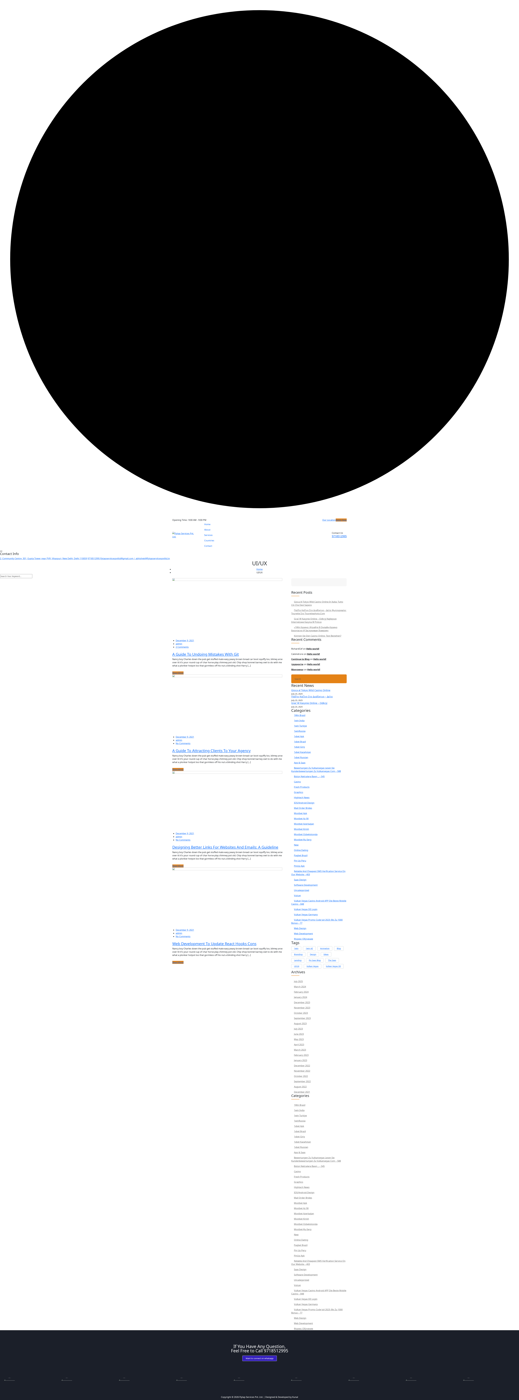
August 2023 (300, 1023)
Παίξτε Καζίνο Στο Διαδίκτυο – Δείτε (312, 696)
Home (207, 524)
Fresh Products (302, 787)
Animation (325, 948)
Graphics (298, 792)
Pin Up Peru (300, 860)
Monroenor (297, 669)
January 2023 (300, 1060)
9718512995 (339, 536)
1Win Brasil (299, 715)
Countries (209, 540)
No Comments (183, 743)
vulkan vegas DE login (305, 909)
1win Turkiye (300, 725)
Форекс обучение (303, 938)
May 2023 (299, 1039)
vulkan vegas (313, 966)
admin (179, 643)
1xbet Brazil (300, 741)
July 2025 (298, 981)
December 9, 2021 (185, 640)
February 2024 (301, 991)
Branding (298, 954)
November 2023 (302, 1007)
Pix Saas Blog (315, 960)
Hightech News (302, 797)
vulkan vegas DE (333, 966)
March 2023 (300, 1049)
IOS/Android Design (304, 802)
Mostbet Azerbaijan (304, 823)
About (207, 529)
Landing (298, 960)
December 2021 (302, 1091)
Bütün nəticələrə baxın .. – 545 (309, 776)
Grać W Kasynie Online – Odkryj (309, 703)
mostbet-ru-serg (302, 839)
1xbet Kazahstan (302, 752)
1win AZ (309, 948)
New (296, 844)
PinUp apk (299, 865)
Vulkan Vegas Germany (306, 914)
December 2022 (302, 1065)
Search (336, 582)
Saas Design (300, 879)
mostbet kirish (301, 829)
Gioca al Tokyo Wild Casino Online (310, 690)
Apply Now (341, 520)
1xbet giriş (299, 746)
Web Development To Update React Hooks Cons (214, 943)
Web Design (300, 928)
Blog (339, 948)
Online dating (301, 850)
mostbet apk (300, 813)
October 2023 (301, 1012)
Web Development (303, 933)
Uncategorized (301, 890)
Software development (306, 885)
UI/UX (296, 966)
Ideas (326, 954)
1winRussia (299, 731)
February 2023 (301, 1055)
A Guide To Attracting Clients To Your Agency (211, 750)
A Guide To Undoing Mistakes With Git (205, 654)
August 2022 (300, 1086)
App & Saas (299, 762)
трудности (297, 664)
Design (313, 954)
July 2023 (298, 1028)
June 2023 (299, 1034)
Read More (178, 672)
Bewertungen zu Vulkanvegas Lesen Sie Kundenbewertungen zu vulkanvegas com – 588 (316, 769)
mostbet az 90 (301, 818)
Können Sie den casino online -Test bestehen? (317, 635)
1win (296, 948)
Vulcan (297, 895)
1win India (299, 720)
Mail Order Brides (303, 808)
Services (208, 535)
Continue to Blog (300, 659)
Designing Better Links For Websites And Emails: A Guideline (225, 847)
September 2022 (302, 1081)
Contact (208, 545)
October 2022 (301, 1076)
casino (297, 781)
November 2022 (302, 1070)
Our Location (329, 520)
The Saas (332, 960)
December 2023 (302, 1002)
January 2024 (300, 997)
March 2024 (300, 986)
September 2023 (302, 1018)
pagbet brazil (300, 855)
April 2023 (299, 1044)
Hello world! (312, 648)
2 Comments (182, 647)
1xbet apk (299, 736)
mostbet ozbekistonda (305, 834)
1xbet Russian (301, 757)
